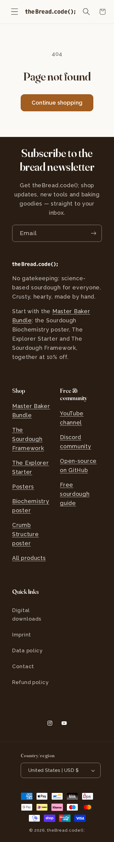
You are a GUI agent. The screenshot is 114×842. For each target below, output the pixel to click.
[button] (15, 12)
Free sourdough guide (74, 494)
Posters (23, 486)
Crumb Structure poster (25, 534)
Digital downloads (26, 614)
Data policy (27, 650)
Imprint (21, 635)
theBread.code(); (66, 830)
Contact (23, 666)
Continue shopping (57, 102)
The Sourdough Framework (28, 439)
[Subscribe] (93, 233)
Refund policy (30, 682)
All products (29, 558)
